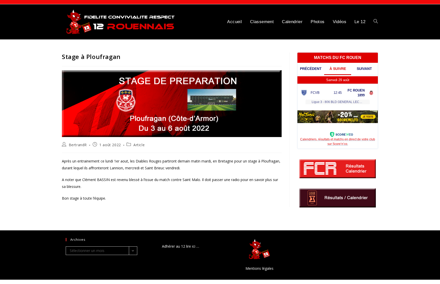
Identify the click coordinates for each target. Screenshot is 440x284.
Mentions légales (259, 268)
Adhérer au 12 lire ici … (180, 246)
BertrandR (78, 144)
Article (139, 144)
